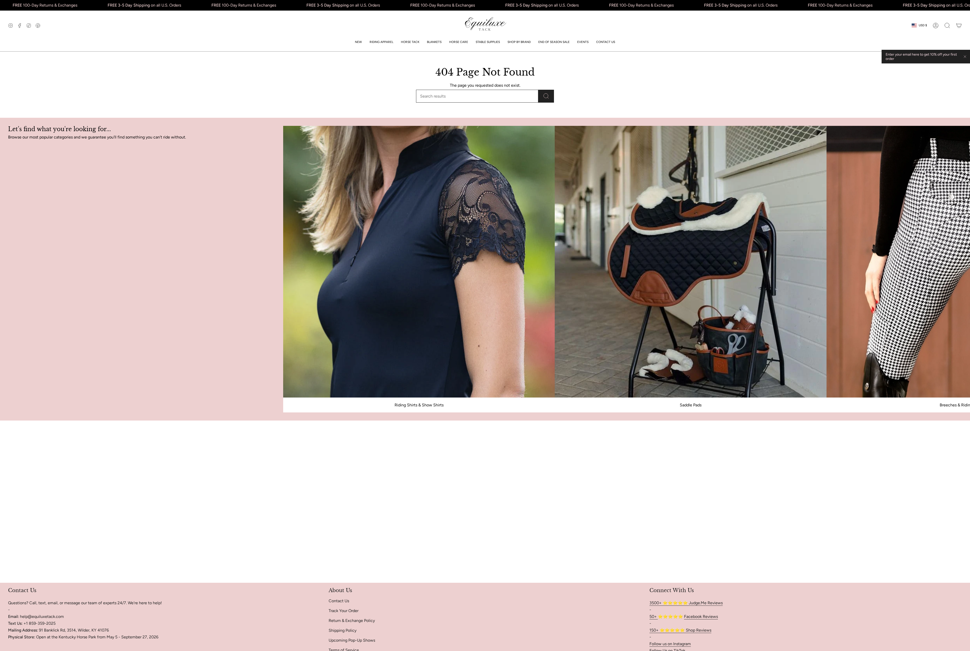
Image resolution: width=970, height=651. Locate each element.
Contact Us (339, 600)
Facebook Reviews (701, 616)
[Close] (964, 56)
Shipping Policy (342, 630)
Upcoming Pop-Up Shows (352, 640)
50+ (653, 616)
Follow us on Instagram (670, 643)
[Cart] (959, 25)
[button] (381, 42)
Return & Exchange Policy (352, 620)
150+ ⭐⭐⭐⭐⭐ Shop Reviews (680, 630)
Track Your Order (343, 610)
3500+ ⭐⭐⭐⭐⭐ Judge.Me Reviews (686, 602)
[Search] (546, 96)
